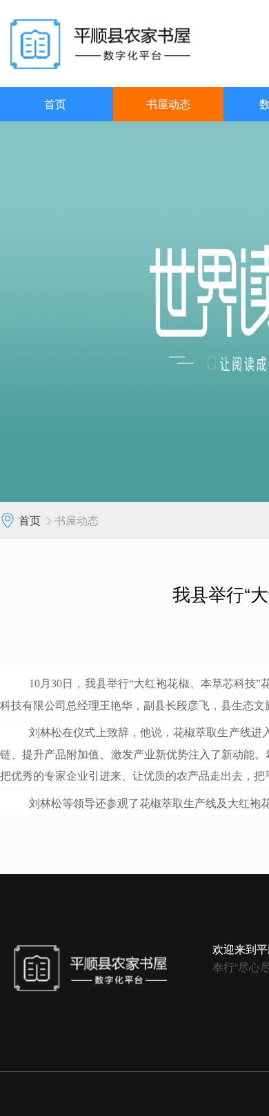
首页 (55, 104)
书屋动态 (168, 104)
